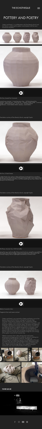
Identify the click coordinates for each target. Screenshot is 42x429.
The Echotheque (21, 8)
